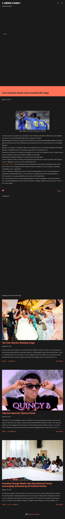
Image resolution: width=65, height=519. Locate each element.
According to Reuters (8, 164)
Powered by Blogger (34, 514)
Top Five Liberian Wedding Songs (18, 342)
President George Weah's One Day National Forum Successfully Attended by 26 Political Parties (27, 485)
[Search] (58, 3)
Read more (59, 361)
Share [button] (59, 191)
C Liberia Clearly (11, 3)
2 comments (11, 361)
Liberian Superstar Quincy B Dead (18, 413)
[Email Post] (3, 191)
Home (5, 34)
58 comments (11, 431)
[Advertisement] (32, 20)
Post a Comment (12, 504)
